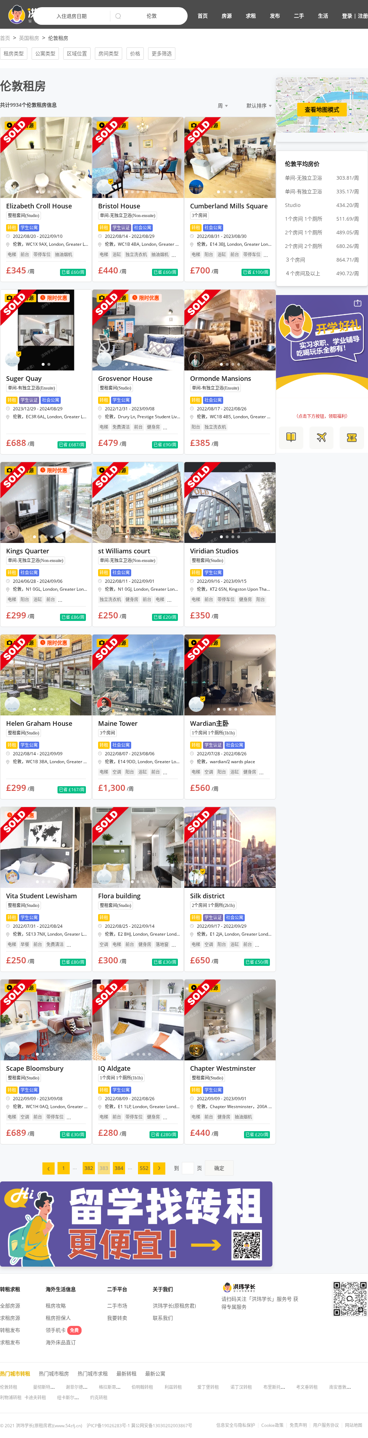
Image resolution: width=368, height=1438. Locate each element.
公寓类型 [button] (45, 53)
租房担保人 (58, 1317)
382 (88, 1168)
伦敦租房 (58, 37)
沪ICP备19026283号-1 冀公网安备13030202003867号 (139, 1426)
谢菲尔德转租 (79, 1387)
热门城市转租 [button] (15, 1373)
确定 (219, 1168)
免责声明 (298, 1425)
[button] (283, 16)
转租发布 (10, 1330)
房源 (227, 15)
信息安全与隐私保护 (235, 1425)
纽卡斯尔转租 (70, 1398)
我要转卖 (117, 1317)
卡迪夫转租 (35, 1398)
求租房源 (10, 1317)
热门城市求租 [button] (93, 1373)
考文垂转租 (307, 1387)
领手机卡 (62, 1330)
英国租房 (29, 37)
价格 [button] (135, 53)
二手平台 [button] (117, 1289)
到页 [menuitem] (199, 1168)
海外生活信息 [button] (61, 1289)
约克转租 (98, 1398)
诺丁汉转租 (241, 1387)
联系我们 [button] (163, 1317)
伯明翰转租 (142, 1387)
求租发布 (10, 1342)
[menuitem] (48, 1168)
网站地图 (353, 1425)
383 (104, 1168)
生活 (323, 15)
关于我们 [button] (163, 1289)
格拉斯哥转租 (112, 1387)
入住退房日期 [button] (71, 16)
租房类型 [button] (14, 53)
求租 (251, 15)
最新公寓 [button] (155, 1373)
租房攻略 (56, 1305)
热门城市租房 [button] (54, 1373)
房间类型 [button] (108, 53)
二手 (299, 15)
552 (144, 1168)
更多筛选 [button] (162, 53)
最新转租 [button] (126, 1373)
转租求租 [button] (10, 1289)
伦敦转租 (8, 1387)
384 (119, 1168)
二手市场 (117, 1305)
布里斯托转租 (276, 1387)
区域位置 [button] (77, 53)
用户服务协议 (326, 1425)
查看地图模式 (322, 110)
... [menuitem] (75, 1167)
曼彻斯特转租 (46, 1387)
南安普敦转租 (342, 1387)
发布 (275, 15)
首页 (203, 15)
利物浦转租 (11, 1398)
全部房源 (10, 1305)
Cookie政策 (272, 1425)
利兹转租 (173, 1387)
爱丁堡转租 (208, 1387)
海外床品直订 (61, 1342)
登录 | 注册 (355, 15)
